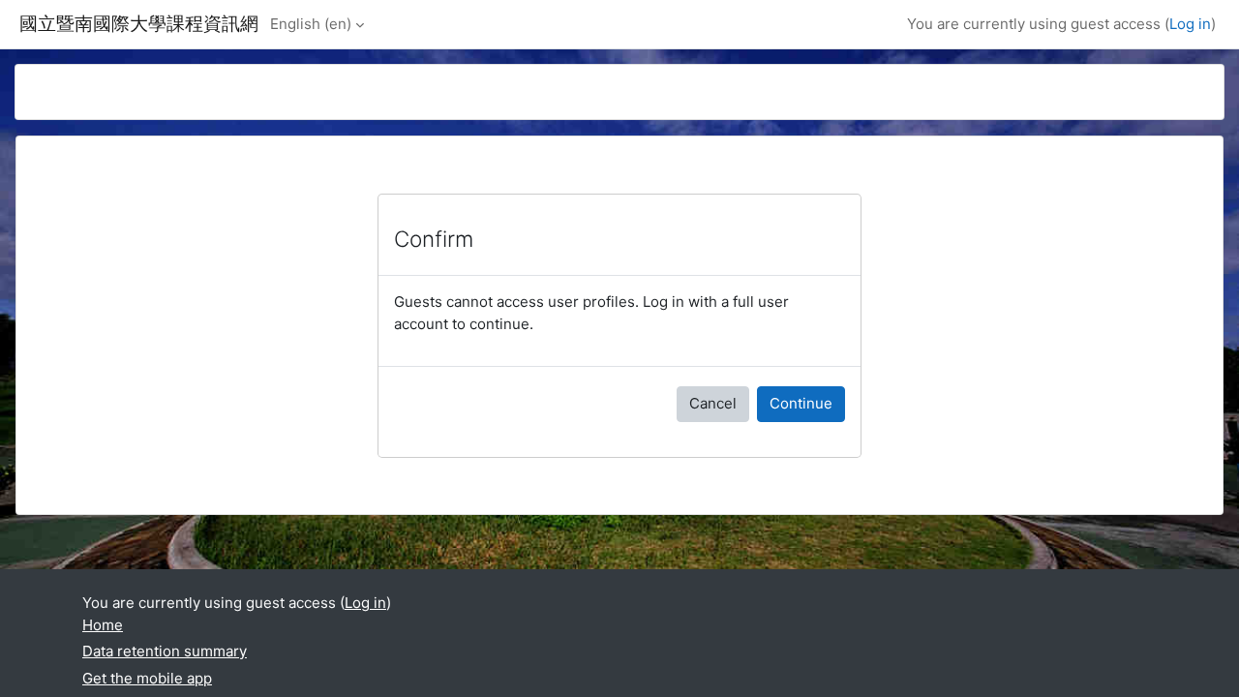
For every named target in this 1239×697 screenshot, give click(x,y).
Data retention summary (164, 651)
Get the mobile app (147, 678)
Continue (801, 403)
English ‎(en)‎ (310, 24)
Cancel (713, 403)
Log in (1190, 24)
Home (102, 625)
